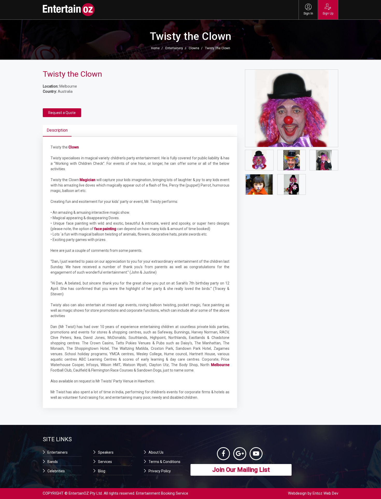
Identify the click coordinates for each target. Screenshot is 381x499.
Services (105, 462)
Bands (52, 462)
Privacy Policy (160, 471)
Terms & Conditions (164, 462)
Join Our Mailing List (241, 469)
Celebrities (56, 471)
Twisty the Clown (217, 48)
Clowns (194, 48)
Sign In (308, 13)
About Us (156, 452)
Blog (101, 471)
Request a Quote (62, 113)
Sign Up (328, 13)
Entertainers (174, 48)
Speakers (106, 452)
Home (155, 48)
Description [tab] (57, 130)
